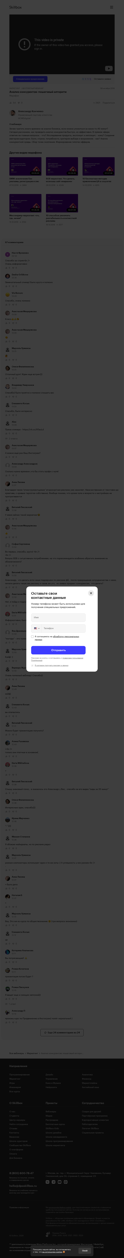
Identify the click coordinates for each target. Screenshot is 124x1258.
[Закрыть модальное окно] (91, 593)
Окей (84, 1251)
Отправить (58, 650)
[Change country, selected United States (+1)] (36, 628)
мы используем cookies (52, 1252)
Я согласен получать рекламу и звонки (51, 665)
